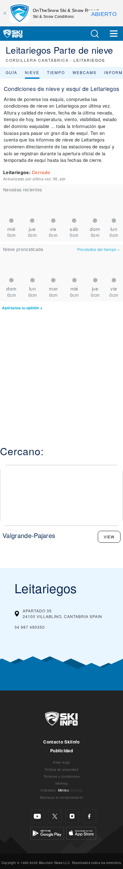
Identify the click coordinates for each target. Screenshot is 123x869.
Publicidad (61, 751)
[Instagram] (72, 816)
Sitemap (61, 783)
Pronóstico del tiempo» (98, 249)
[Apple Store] (81, 832)
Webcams (85, 72)
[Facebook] (89, 816)
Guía (11, 72)
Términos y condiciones (61, 776)
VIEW (109, 536)
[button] (94, 33)
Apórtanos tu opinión (20, 308)
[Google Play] (47, 832)
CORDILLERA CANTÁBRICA (37, 60)
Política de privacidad (61, 769)
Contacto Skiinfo (61, 742)
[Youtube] (37, 816)
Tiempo (56, 72)
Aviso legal (61, 762)
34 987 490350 (30, 627)
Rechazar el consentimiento (61, 797)
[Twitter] (55, 816)
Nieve (32, 72)
